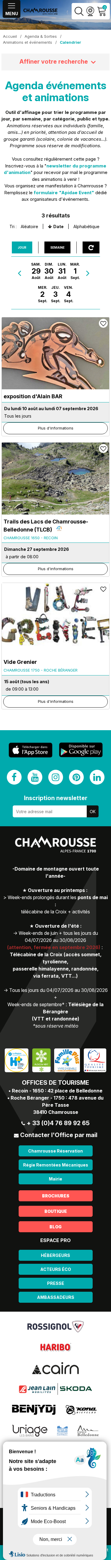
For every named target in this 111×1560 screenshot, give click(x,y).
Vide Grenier (20, 662)
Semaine (57, 247)
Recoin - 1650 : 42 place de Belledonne (57, 1091)
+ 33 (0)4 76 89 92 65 (58, 1123)
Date (58, 226)
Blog (55, 1226)
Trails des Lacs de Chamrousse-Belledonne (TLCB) (46, 525)
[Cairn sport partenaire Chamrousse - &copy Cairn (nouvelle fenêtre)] (55, 1368)
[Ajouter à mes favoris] (103, 323)
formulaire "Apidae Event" (64, 192)
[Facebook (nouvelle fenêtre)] (14, 777)
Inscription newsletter (55, 798)
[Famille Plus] (67, 1059)
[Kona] (82, 1409)
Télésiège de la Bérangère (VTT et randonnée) (68, 1011)
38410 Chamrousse (55, 1112)
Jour (22, 247)
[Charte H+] (16, 1059)
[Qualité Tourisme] (95, 1059)
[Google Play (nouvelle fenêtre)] (81, 750)
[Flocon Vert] (41, 1059)
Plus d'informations (55, 428)
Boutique (55, 1211)
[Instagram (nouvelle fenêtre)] (55, 777)
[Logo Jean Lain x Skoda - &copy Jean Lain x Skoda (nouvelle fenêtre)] (55, 1388)
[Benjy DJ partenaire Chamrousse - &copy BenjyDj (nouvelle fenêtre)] (34, 1409)
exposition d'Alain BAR (33, 396)
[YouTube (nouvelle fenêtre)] (35, 777)
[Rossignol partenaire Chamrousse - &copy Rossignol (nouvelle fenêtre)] (55, 1326)
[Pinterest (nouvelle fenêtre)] (76, 777)
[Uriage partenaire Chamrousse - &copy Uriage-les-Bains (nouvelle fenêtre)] (29, 1430)
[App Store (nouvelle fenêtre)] (30, 750)
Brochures (55, 1195)
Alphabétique (86, 226)
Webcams (90, 11)
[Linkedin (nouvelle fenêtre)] (97, 777)
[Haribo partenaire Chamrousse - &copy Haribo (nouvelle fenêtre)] (55, 1347)
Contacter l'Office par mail (58, 1135)
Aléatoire (29, 226)
